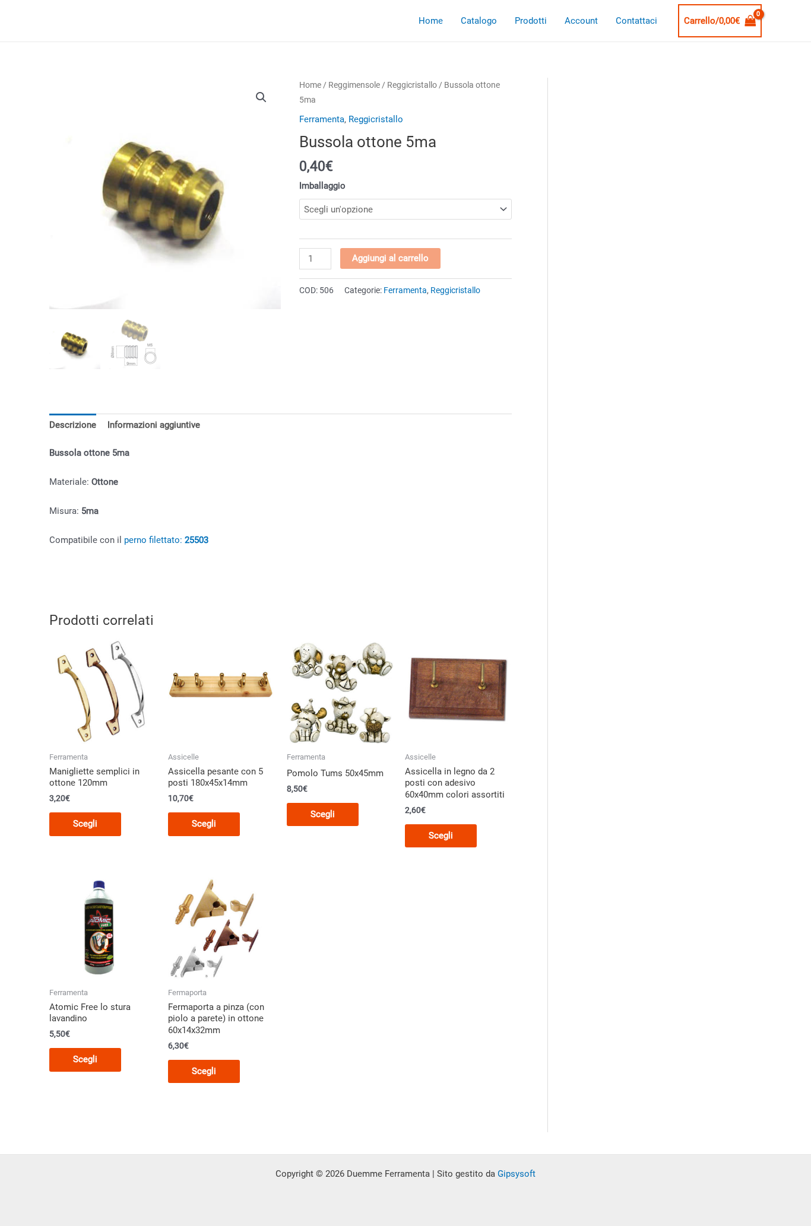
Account (581, 20)
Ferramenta (321, 119)
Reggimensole (354, 85)
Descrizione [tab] (72, 425)
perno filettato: (166, 540)
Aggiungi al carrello (390, 258)
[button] (261, 97)
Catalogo (479, 20)
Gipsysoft (517, 1173)
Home (431, 20)
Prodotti (531, 20)
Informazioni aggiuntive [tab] (153, 425)
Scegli (85, 823)
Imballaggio (322, 185)
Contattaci (636, 20)
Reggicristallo (412, 85)
